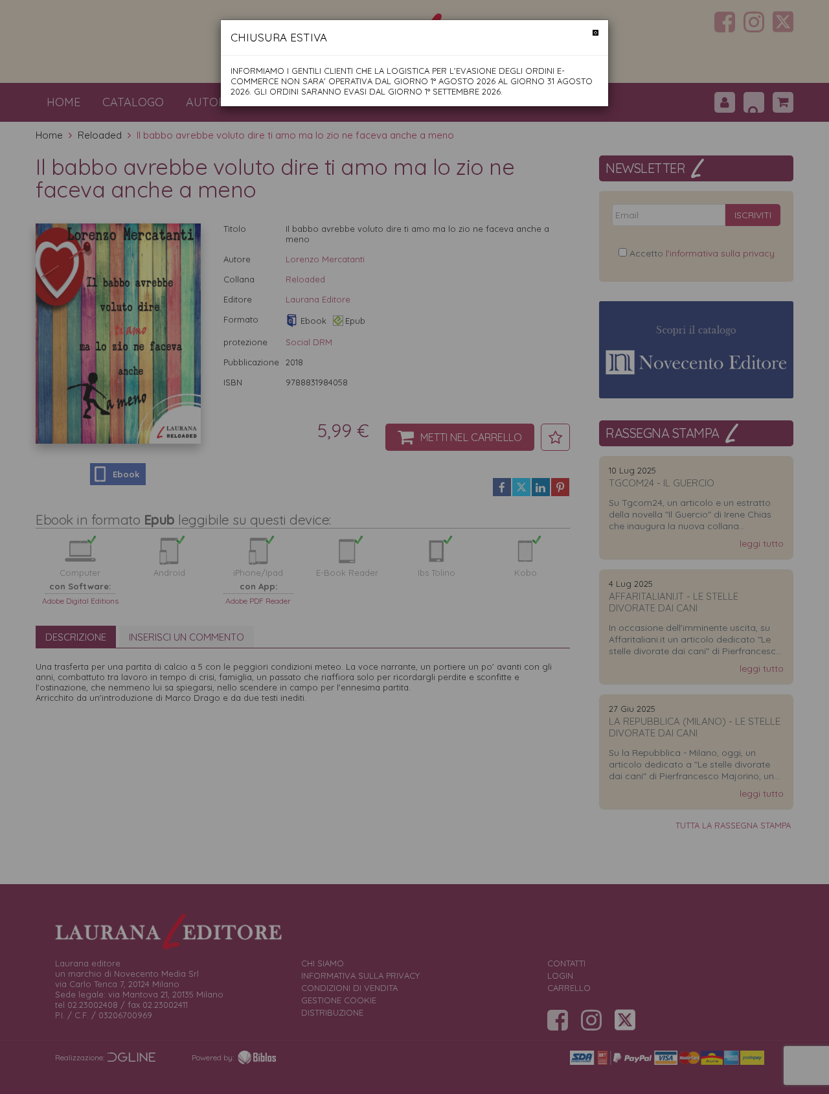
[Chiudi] (595, 33)
